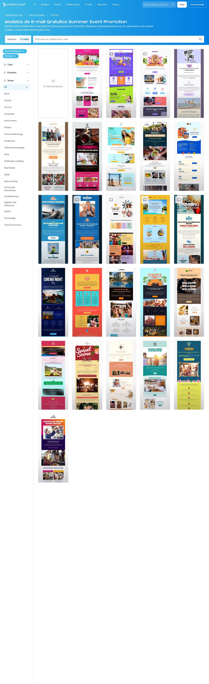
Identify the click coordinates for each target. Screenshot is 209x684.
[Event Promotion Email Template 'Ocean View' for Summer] (87, 375)
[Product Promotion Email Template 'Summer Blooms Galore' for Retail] (121, 375)
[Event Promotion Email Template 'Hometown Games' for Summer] (87, 229)
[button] (28, 64)
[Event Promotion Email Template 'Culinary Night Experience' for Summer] (87, 156)
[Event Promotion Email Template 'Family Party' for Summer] (189, 156)
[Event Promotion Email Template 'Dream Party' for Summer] (155, 302)
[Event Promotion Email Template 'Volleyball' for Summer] (189, 83)
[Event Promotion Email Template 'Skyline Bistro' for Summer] (155, 375)
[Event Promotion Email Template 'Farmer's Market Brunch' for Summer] (155, 156)
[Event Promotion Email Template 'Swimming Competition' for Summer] (189, 229)
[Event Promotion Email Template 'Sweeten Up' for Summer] (189, 302)
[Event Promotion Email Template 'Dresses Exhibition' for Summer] (121, 156)
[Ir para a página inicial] (12, 5)
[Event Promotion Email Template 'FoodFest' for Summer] (53, 448)
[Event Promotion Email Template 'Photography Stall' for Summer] (87, 302)
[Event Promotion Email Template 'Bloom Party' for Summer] (121, 229)
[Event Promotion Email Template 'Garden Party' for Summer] (155, 83)
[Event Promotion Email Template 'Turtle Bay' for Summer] (189, 375)
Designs (11, 39)
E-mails (25, 39)
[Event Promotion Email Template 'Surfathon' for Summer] (53, 229)
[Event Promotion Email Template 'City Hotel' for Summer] (53, 302)
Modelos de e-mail (13, 15)
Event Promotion (37, 15)
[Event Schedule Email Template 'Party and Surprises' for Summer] (121, 83)
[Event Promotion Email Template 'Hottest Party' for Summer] (87, 83)
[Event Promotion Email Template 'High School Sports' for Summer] (53, 156)
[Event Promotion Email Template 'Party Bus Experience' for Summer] (155, 229)
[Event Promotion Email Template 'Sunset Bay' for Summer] (53, 375)
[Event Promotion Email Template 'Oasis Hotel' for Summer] (121, 302)
